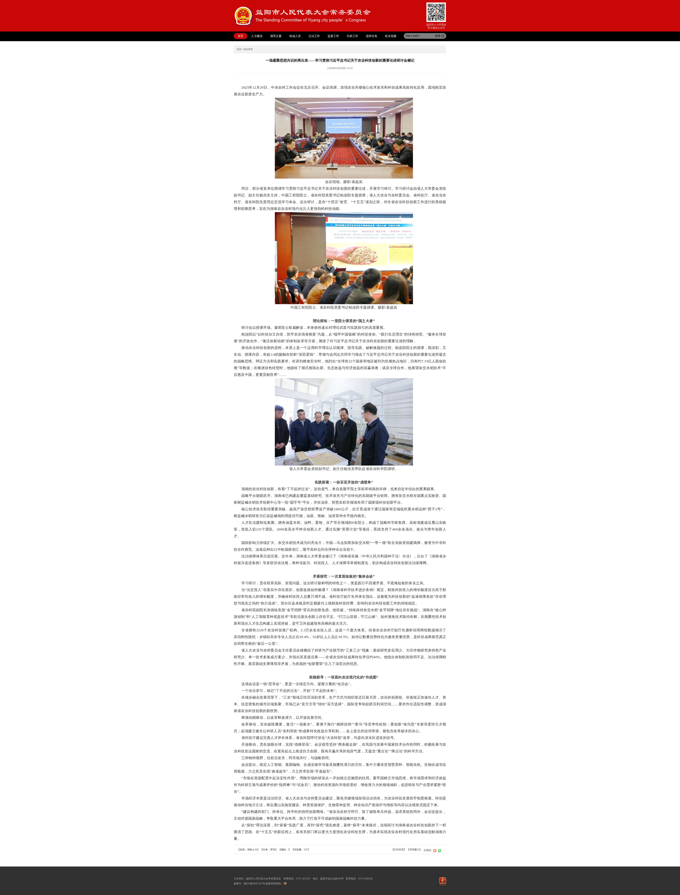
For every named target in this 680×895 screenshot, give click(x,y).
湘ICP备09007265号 (254, 883)
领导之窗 (276, 36)
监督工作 (333, 36)
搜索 (438, 35)
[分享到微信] (439, 850)
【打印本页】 (398, 849)
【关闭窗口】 (414, 849)
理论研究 (248, 49)
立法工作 (314, 36)
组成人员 (295, 36)
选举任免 (371, 36)
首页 (240, 36)
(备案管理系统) (273, 883)
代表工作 (352, 36)
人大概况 (256, 36)
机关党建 (390, 36)
